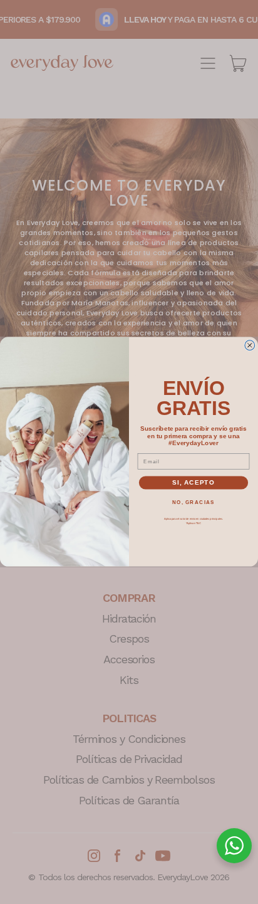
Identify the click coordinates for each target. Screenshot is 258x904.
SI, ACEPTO (193, 483)
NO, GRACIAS (193, 502)
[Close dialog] (250, 345)
